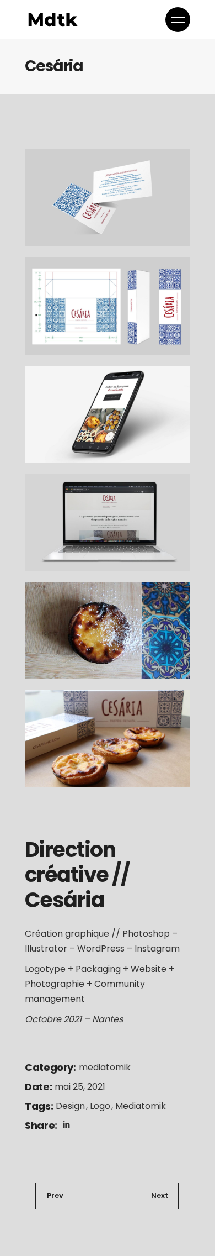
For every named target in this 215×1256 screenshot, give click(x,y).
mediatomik (105, 1067)
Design (71, 1106)
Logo (101, 1106)
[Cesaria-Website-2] (107, 522)
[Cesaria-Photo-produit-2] (107, 738)
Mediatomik (140, 1106)
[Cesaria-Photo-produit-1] (107, 630)
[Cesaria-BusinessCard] (107, 197)
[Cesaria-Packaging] (107, 306)
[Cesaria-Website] (107, 414)
